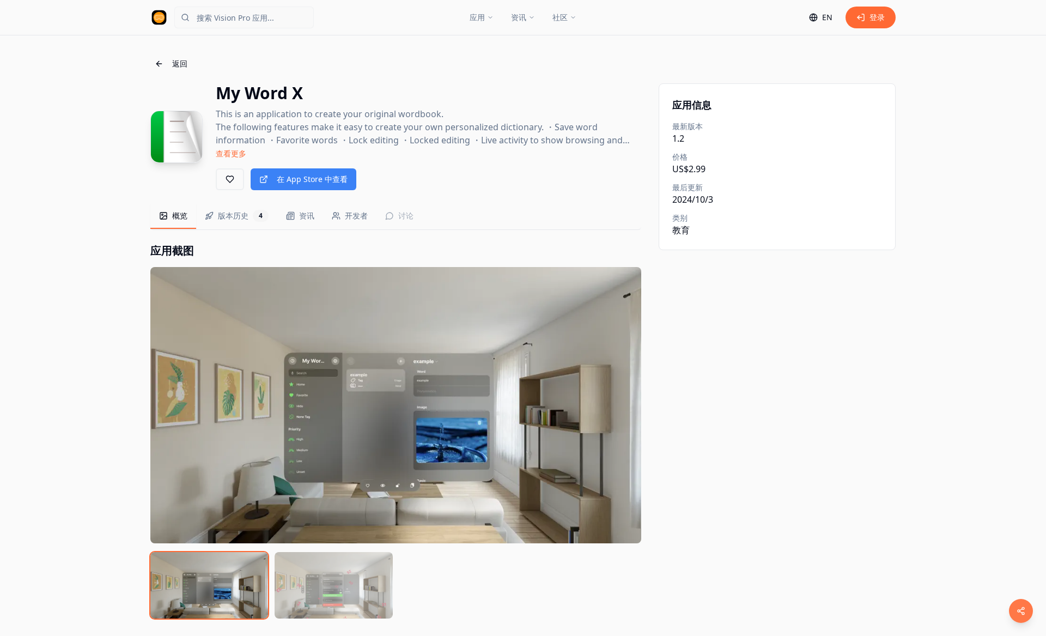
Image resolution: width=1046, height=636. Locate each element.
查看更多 (231, 153)
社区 (560, 17)
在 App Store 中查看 (312, 179)
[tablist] (395, 216)
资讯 (518, 17)
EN (827, 17)
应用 (477, 17)
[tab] (173, 216)
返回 (179, 63)
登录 (877, 17)
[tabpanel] (395, 431)
